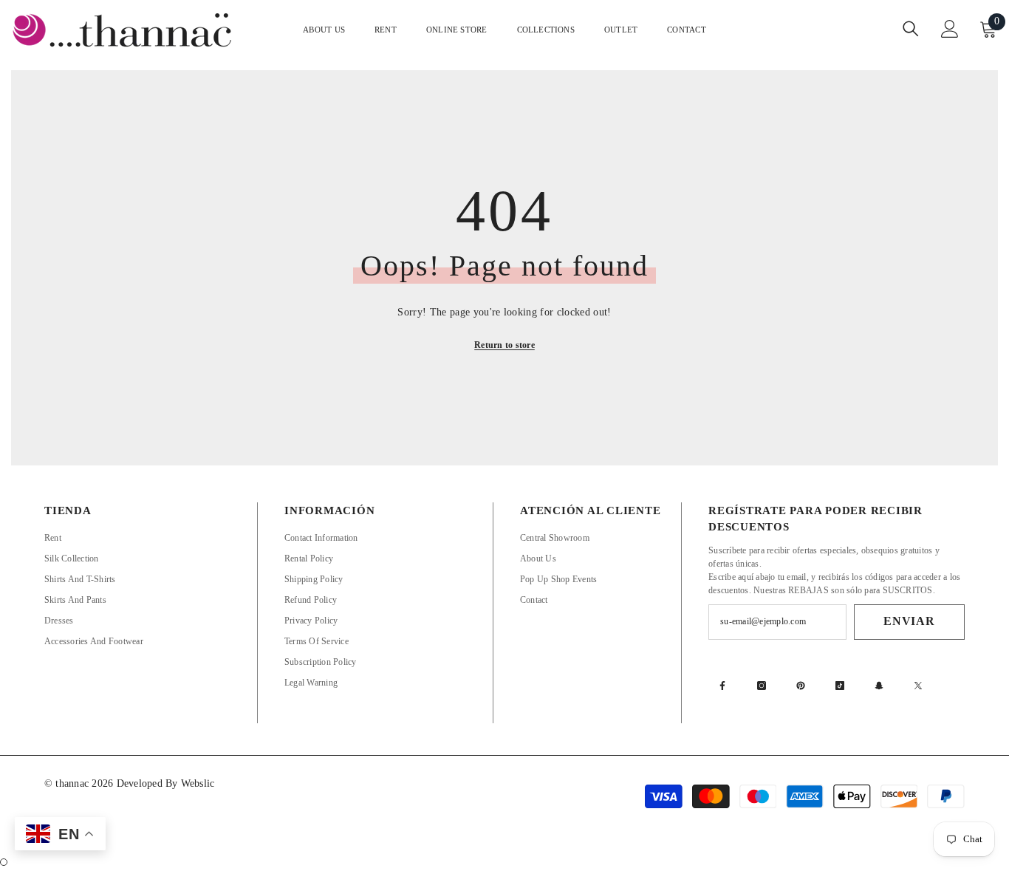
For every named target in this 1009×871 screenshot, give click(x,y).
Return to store (504, 345)
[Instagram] (762, 686)
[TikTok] (840, 686)
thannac (73, 783)
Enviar (909, 621)
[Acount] (950, 29)
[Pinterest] (801, 686)
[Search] (910, 28)
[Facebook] (722, 686)
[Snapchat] (879, 686)
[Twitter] (918, 686)
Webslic (198, 783)
